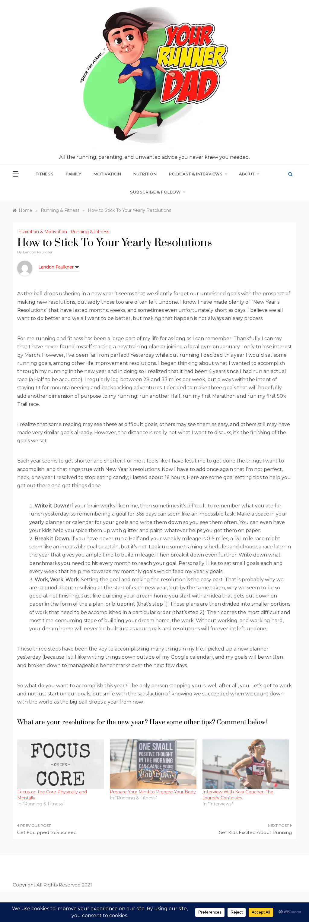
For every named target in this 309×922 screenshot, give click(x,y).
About (247, 173)
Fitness (45, 173)
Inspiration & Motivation (42, 231)
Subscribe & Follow (155, 192)
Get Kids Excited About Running (255, 832)
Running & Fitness (90, 231)
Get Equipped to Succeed (47, 832)
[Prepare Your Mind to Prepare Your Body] (153, 764)
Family (73, 173)
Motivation (107, 173)
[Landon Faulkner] (24, 268)
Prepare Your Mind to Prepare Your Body (153, 792)
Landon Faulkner (38, 252)
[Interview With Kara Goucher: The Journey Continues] (245, 764)
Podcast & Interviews (196, 173)
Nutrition (145, 173)
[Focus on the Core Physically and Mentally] (60, 764)
